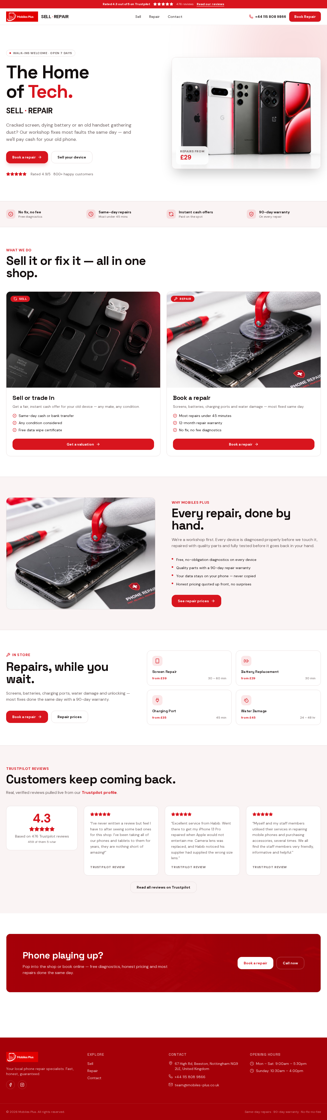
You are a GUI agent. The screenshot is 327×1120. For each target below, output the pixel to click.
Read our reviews (210, 4)
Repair (154, 16)
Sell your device (71, 157)
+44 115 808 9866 (270, 16)
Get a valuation (80, 444)
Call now (290, 963)
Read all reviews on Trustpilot (163, 887)
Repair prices (69, 717)
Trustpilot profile (99, 792)
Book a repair (24, 157)
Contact (175, 16)
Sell (138, 16)
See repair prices (193, 601)
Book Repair (305, 16)
